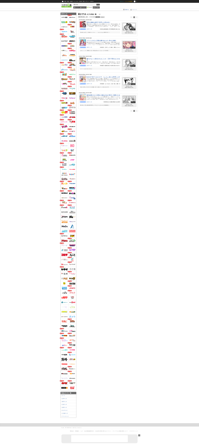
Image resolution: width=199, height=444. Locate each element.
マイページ (134, 9)
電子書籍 (97, 7)
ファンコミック (65, 416)
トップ (77, 7)
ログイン (122, 1)
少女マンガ (64, 404)
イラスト (84, 7)
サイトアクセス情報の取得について (120, 431)
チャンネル (76, 1)
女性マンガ (64, 407)
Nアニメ (87, 1)
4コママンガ (64, 410)
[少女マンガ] (89, 29)
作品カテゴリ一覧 (66, 393)
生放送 (71, 1)
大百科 (80, 1)
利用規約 (77, 431)
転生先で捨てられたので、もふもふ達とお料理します (103, 77)
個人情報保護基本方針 (89, 431)
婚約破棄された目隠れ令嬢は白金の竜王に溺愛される (103, 95)
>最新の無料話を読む (129, 32)
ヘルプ (81, 431)
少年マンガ (64, 398)
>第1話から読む (129, 31)
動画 (65, 1)
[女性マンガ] (89, 47)
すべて (63, 395)
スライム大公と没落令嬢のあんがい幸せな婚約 (101, 40)
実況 (84, 1)
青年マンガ (64, 401)
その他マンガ (65, 413)
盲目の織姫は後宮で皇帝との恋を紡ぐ (98, 22)
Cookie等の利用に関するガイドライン (103, 431)
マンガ (90, 7)
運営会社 (72, 431)
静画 (68, 1)
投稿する (127, 9)
